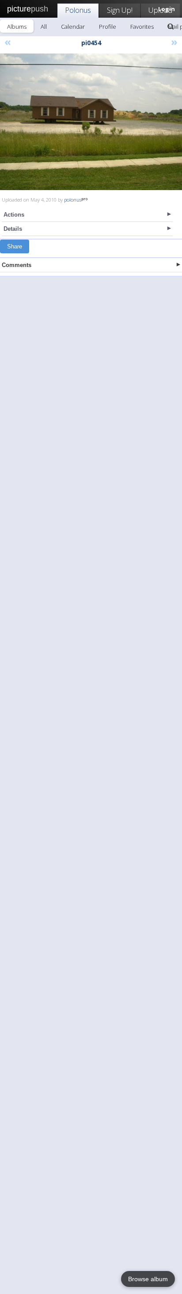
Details (13, 228)
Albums (17, 27)
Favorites (142, 27)
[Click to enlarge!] (91, 121)
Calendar (73, 27)
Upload (160, 10)
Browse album (148, 1279)
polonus (72, 199)
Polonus (78, 10)
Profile (107, 27)
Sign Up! (120, 10)
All (44, 27)
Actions (14, 214)
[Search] (170, 26)
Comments (16, 265)
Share (14, 246)
